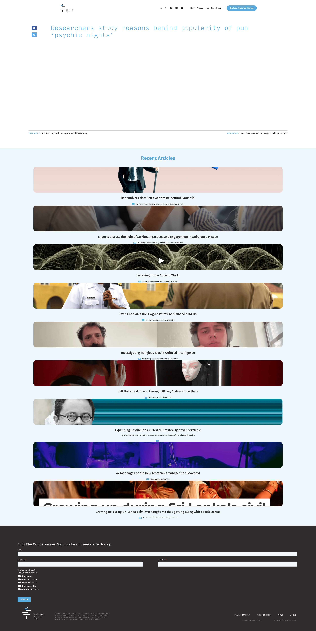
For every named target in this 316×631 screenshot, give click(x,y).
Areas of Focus (203, 8)
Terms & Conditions (248, 620)
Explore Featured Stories (241, 8)
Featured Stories (242, 615)
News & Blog (216, 8)
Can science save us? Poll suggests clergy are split (257, 133)
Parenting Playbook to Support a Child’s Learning (57, 133)
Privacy (259, 620)
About (192, 8)
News (280, 615)
